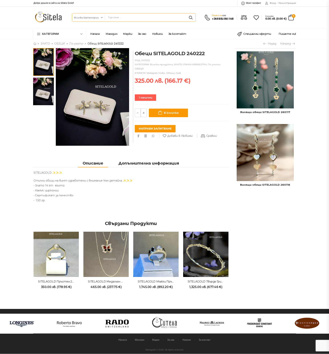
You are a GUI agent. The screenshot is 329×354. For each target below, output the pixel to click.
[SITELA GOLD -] (47, 17)
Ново (161, 73)
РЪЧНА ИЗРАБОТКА (195, 64)
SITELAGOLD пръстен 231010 (59, 281)
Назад (271, 43)
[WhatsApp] (153, 135)
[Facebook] (138, 135)
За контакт (177, 34)
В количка (171, 113)
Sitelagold (152, 73)
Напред (286, 43)
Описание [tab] (93, 163)
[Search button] (191, 17)
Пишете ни (217, 15)
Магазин (111, 34)
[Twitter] (146, 135)
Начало (95, 34)
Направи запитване (155, 128)
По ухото (76, 43)
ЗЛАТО (45, 43)
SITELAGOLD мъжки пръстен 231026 (163, 281)
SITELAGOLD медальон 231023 (109, 281)
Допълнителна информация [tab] (148, 163)
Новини (157, 34)
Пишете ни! (287, 34)
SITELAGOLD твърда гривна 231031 (212, 281)
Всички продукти (161, 64)
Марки (127, 34)
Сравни (211, 136)
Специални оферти (257, 34)
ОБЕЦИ (59, 43)
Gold (178, 73)
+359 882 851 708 (222, 19)
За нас (142, 34)
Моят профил (253, 3)
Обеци (170, 73)
